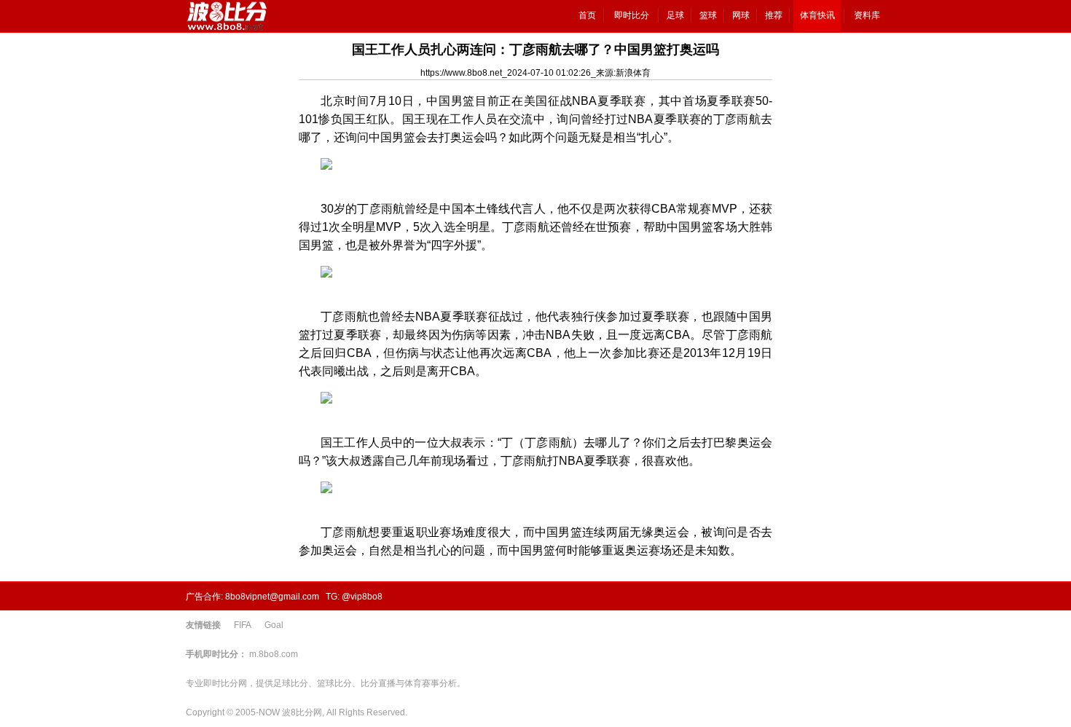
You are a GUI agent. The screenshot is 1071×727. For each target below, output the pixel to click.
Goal (273, 625)
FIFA (242, 625)
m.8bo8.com (273, 654)
